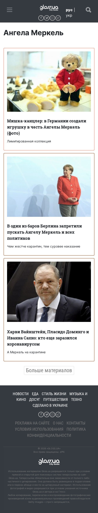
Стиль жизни (54, 394)
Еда (35, 394)
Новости (21, 394)
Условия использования (39, 429)
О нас (58, 423)
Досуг (34, 399)
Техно (76, 399)
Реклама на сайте (32, 423)
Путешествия (55, 399)
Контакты (76, 423)
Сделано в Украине (50, 405)
